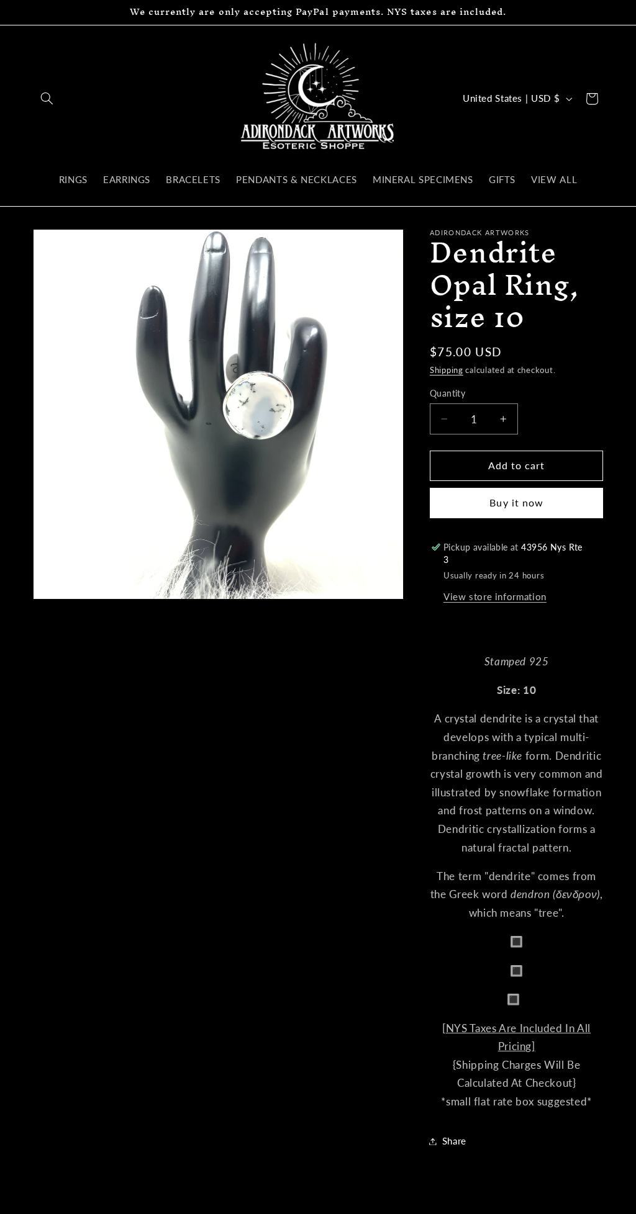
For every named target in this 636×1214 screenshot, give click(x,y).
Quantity (447, 393)
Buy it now (516, 502)
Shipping (446, 370)
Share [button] (454, 1140)
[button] (47, 98)
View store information (495, 596)
